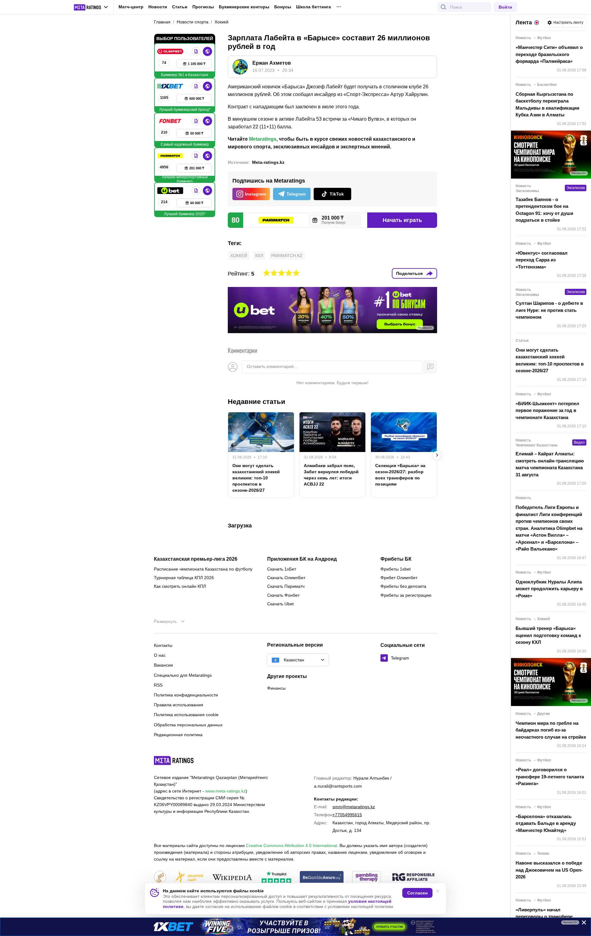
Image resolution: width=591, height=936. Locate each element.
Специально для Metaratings (183, 675)
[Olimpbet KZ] (170, 51)
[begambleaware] (322, 877)
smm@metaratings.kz (353, 806)
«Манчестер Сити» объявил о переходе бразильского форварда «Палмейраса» (549, 54)
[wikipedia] (232, 877)
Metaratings (262, 139)
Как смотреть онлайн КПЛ (180, 586)
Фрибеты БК (396, 559)
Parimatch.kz (287, 255)
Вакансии (163, 665)
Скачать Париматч (285, 586)
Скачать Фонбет (283, 595)
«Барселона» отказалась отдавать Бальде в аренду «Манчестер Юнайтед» (546, 823)
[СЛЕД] (437, 455)
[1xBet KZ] (170, 86)
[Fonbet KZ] (170, 121)
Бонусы (282, 6)
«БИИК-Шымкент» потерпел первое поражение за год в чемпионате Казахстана (547, 410)
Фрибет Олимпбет (398, 577)
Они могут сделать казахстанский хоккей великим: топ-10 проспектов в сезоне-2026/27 (256, 478)
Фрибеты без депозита (403, 586)
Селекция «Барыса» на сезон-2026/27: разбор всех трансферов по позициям (400, 474)
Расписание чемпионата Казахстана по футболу (203, 569)
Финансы (276, 688)
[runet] (160, 877)
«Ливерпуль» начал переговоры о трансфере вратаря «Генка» (544, 916)
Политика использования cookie (186, 714)
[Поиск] (443, 7)
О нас (160, 655)
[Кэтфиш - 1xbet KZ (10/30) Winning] (295, 927)
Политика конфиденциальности (186, 694)
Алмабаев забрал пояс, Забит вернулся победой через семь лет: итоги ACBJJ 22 (331, 474)
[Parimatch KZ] (170, 155)
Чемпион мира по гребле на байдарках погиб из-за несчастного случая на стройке (551, 730)
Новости (157, 6)
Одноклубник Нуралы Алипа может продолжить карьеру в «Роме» (549, 588)
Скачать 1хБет (281, 569)
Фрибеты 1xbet (395, 569)
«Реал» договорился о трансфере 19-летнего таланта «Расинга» (550, 776)
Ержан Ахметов (271, 63)
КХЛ (259, 255)
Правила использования (178, 704)
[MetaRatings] (174, 760)
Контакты (163, 645)
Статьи (179, 6)
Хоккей (238, 255)
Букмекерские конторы (244, 6)
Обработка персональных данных (188, 724)
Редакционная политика (178, 734)
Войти (505, 7)
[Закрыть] (582, 924)
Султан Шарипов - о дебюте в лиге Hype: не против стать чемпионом (549, 310)
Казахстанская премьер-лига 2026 (195, 559)
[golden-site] (189, 877)
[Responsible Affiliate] (413, 877)
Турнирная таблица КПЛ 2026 (184, 577)
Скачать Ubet (280, 603)
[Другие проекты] (91, 7)
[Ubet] (170, 190)
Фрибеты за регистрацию (406, 595)
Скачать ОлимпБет (286, 577)
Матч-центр (131, 6)
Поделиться (409, 273)
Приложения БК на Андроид (302, 559)
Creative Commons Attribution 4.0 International (291, 845)
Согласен (417, 892)
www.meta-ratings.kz (225, 791)
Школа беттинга (313, 6)
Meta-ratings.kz (268, 162)
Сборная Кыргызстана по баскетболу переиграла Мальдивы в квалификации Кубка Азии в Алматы (547, 104)
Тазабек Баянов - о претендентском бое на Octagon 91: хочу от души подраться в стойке (544, 210)
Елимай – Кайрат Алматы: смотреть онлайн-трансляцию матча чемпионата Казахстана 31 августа (550, 464)
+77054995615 (347, 814)
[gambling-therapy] (366, 877)
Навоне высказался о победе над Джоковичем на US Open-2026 (549, 869)
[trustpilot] (276, 877)
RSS (158, 685)
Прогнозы (203, 6)
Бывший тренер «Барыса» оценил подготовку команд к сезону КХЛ (548, 635)
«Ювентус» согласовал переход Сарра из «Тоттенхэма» (542, 259)
